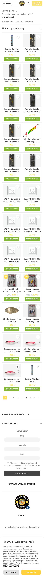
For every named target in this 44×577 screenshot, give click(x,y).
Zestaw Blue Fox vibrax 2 (32, 380)
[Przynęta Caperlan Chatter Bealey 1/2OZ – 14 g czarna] (32, 160)
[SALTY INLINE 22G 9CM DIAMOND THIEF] (32, 250)
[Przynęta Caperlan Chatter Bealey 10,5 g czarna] (32, 100)
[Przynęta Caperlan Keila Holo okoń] (32, 40)
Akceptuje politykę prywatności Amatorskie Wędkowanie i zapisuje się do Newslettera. (22, 465)
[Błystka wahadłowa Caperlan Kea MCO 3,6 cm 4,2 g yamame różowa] (12, 370)
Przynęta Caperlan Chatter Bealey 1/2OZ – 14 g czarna (32, 171)
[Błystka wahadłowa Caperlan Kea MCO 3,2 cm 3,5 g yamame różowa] (12, 340)
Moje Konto (38, 3)
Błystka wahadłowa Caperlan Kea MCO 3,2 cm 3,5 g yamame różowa (11, 353)
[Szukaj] (28, 3)
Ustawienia (11, 572)
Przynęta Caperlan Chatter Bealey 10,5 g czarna (32, 111)
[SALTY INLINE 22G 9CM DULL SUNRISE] (12, 190)
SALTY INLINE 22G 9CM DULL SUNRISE (11, 200)
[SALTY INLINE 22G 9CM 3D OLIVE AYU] (12, 220)
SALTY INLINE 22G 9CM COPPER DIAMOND (32, 201)
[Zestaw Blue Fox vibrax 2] (32, 370)
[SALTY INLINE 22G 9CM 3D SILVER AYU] (32, 220)
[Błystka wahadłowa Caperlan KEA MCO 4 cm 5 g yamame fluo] (32, 340)
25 (30, 397)
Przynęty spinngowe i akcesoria (16, 14)
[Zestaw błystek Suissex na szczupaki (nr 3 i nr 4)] (12, 280)
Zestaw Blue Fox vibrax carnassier (12, 50)
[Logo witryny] (22, 3)
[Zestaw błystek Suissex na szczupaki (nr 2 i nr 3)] (32, 280)
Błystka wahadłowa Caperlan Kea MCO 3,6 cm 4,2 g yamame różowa (11, 383)
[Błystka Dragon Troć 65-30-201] (12, 310)
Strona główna (8, 10)
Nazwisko (22, 445)
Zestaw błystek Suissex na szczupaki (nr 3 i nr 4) (12, 291)
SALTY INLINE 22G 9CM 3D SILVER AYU (32, 230)
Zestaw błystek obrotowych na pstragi (32, 321)
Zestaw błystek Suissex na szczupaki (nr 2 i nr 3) (32, 291)
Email (22, 454)
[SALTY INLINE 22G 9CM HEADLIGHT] (12, 250)
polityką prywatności (11, 565)
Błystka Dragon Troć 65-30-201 (12, 320)
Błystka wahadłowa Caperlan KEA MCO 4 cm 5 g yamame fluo (32, 351)
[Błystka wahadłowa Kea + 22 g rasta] (32, 130)
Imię (22, 436)
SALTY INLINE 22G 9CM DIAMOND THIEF (32, 261)
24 (26, 397)
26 (34, 397)
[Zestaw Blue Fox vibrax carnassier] (12, 40)
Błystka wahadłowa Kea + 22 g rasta (32, 140)
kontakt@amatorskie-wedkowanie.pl (22, 527)
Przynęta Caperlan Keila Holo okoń (32, 50)
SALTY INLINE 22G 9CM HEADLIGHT (12, 260)
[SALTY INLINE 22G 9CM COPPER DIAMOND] (32, 190)
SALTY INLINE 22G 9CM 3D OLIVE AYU (12, 230)
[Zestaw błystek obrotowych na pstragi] (32, 310)
